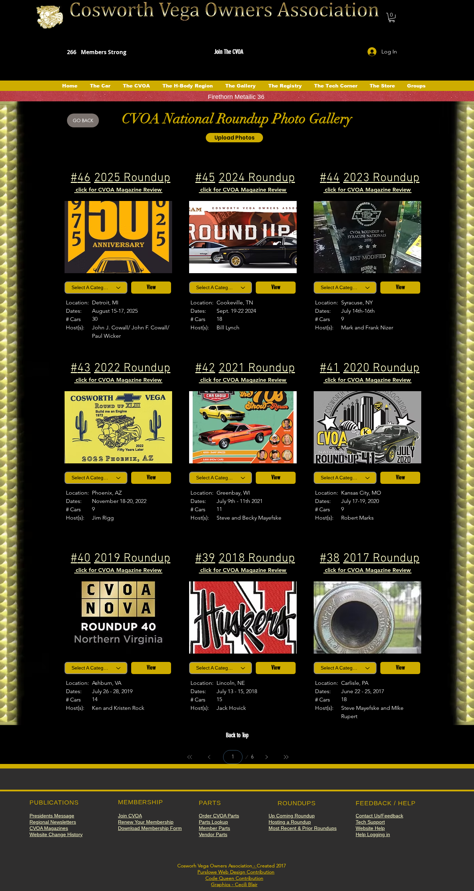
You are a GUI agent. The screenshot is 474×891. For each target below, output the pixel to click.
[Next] (266, 757)
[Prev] (209, 757)
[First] (190, 757)
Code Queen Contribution (234, 878)
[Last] (286, 757)
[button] (391, 17)
